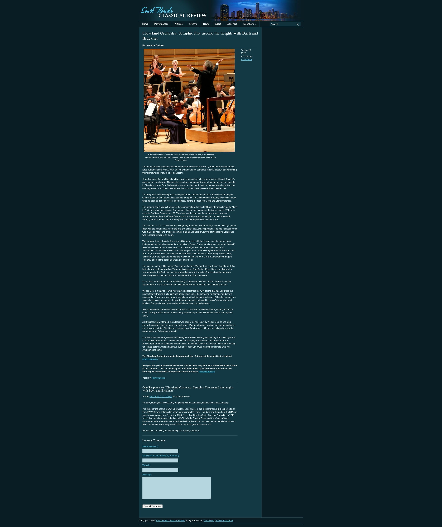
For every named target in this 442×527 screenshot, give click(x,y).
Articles (179, 24)
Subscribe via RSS (224, 520)
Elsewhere (249, 24)
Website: (146, 465)
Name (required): (150, 446)
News (206, 24)
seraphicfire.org (207, 371)
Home (145, 24)
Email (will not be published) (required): (160, 456)
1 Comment (246, 59)
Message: (147, 474)
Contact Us (209, 520)
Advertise (232, 24)
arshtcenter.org (150, 359)
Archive (193, 24)
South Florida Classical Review (173, 10)
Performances (161, 24)
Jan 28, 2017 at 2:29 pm (161, 396)
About (218, 24)
